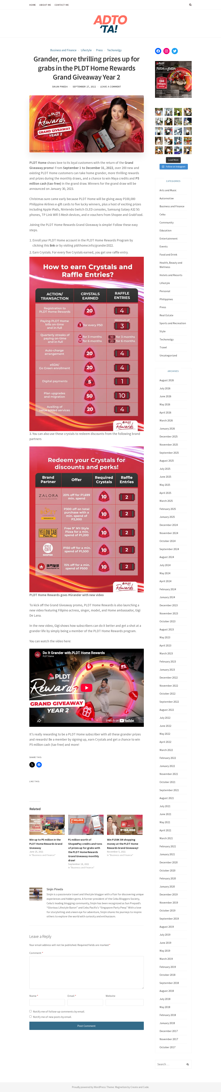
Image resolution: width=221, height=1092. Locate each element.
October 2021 (167, 782)
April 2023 (165, 645)
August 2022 (167, 709)
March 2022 (166, 750)
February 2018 (168, 1015)
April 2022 (165, 742)
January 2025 (167, 516)
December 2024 (169, 525)
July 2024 (165, 565)
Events (164, 246)
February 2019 (168, 967)
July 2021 (165, 806)
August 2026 (167, 380)
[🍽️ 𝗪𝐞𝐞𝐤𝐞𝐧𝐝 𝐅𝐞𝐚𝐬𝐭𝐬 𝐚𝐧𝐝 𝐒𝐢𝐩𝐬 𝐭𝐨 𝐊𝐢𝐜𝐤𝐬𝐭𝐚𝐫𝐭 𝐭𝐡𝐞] (168, 141)
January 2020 (167, 886)
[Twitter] (175, 51)
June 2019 (165, 942)
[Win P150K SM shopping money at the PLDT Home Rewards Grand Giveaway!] (124, 825)
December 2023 (169, 605)
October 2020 (167, 870)
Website (110, 996)
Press (99, 50)
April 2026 (165, 412)
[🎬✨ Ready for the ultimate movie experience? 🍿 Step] (188, 112)
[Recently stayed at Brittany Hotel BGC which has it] (188, 150)
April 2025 (165, 493)
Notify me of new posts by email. (52, 1017)
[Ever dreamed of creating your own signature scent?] (159, 131)
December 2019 (169, 894)
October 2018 (167, 974)
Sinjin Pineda (60, 86)
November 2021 (169, 774)
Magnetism (121, 1087)
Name (33, 996)
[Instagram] (166, 51)
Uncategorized (168, 355)
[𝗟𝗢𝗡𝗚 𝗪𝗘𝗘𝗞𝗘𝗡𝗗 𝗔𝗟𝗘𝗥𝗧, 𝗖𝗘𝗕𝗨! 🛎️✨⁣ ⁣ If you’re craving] (178, 141)
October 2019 (167, 910)
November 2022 (169, 685)
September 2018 (169, 983)
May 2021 (165, 822)
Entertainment (169, 238)
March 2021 (166, 838)
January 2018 (167, 1023)
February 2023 (168, 661)
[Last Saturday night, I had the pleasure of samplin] (168, 150)
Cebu (162, 214)
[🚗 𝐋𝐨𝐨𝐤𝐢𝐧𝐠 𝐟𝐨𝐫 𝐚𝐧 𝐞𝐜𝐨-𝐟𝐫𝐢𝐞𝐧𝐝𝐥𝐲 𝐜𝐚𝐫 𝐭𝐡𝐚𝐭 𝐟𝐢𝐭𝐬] (178, 131)
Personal (165, 291)
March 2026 (166, 420)
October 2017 (167, 1047)
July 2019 (165, 934)
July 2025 (165, 468)
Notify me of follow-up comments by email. (59, 1011)
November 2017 (169, 1039)
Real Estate (166, 315)
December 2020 (169, 862)
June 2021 (165, 814)
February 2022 (168, 758)
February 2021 (168, 846)
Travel (163, 347)
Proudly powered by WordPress (89, 1087)
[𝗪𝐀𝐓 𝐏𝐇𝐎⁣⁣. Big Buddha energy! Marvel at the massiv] (168, 112)
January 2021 (167, 854)
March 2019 (166, 958)
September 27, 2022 (84, 86)
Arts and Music (168, 190)
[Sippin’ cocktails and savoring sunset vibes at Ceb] (188, 141)
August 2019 (167, 926)
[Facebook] (158, 51)
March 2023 (166, 653)
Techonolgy (114, 50)
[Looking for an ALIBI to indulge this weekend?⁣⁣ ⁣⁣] (159, 150)
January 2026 (167, 428)
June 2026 (165, 396)
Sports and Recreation (173, 323)
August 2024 (167, 557)
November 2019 (169, 902)
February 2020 (168, 878)
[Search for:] (173, 1064)
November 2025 (169, 444)
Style (163, 331)
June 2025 (165, 476)
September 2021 (169, 790)
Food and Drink (168, 254)
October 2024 (167, 541)
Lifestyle (86, 50)
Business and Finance (63, 50)
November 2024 (169, 533)
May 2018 (165, 1007)
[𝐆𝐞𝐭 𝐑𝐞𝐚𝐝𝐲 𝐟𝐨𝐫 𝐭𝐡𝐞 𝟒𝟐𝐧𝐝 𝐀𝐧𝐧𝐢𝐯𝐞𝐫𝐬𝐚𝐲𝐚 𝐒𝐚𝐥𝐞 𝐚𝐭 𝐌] (168, 131)
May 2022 (165, 733)
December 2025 (169, 436)
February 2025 (168, 509)
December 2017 (169, 1031)
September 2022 (169, 701)
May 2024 (165, 573)
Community (167, 222)
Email (72, 996)
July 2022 (165, 717)
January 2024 (167, 597)
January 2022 (167, 766)
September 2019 (169, 918)
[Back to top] (210, 1082)
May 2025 (165, 484)
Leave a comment (110, 86)
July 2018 (165, 999)
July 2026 (165, 388)
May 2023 (165, 637)
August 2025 (167, 460)
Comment (36, 953)
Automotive (167, 198)
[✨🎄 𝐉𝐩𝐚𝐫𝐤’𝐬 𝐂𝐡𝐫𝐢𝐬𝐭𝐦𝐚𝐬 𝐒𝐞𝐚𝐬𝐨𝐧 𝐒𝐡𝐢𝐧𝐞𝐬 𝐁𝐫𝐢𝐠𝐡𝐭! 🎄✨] (168, 122)
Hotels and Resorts (171, 275)
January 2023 (167, 669)
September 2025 (169, 452)
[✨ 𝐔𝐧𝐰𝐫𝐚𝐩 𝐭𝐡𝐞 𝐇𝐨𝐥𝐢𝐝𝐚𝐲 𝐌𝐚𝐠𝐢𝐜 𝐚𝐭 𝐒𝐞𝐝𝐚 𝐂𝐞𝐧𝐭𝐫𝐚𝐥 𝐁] (188, 122)
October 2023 (167, 621)
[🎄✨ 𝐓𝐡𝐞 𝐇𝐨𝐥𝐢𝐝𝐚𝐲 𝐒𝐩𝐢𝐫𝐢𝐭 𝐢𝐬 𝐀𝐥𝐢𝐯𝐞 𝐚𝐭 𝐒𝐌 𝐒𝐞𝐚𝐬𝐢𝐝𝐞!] (178, 122)
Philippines (166, 299)
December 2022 (169, 677)
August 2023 (167, 629)
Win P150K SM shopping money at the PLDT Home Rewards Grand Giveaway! (122, 844)
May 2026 (165, 404)
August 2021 (167, 798)
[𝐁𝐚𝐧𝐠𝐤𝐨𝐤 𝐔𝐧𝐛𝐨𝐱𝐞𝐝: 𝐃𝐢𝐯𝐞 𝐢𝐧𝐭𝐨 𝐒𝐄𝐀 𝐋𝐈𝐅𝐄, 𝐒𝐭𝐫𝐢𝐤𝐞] (159, 112)
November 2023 (169, 613)
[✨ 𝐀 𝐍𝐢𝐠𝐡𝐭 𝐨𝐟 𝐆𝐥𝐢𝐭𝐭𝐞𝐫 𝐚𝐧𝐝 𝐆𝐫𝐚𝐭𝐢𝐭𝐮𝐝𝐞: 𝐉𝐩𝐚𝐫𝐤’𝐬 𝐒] (159, 122)
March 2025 (166, 500)
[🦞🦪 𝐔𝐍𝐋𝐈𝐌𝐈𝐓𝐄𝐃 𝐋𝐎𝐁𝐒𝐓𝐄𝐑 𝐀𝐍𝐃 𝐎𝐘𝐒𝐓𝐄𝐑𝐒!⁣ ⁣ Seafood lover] (159, 141)
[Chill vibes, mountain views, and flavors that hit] (178, 112)
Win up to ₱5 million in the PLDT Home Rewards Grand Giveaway (45, 844)
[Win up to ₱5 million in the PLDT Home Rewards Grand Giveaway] (47, 825)
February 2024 (168, 589)
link (52, 245)
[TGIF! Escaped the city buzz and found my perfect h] (178, 150)
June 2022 (165, 725)
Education (165, 230)
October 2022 (167, 693)
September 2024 (169, 549)
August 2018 (167, 991)
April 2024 (165, 581)
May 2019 (165, 950)
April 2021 (165, 830)
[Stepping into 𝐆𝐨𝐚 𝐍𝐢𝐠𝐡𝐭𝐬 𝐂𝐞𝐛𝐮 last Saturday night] (188, 131)
